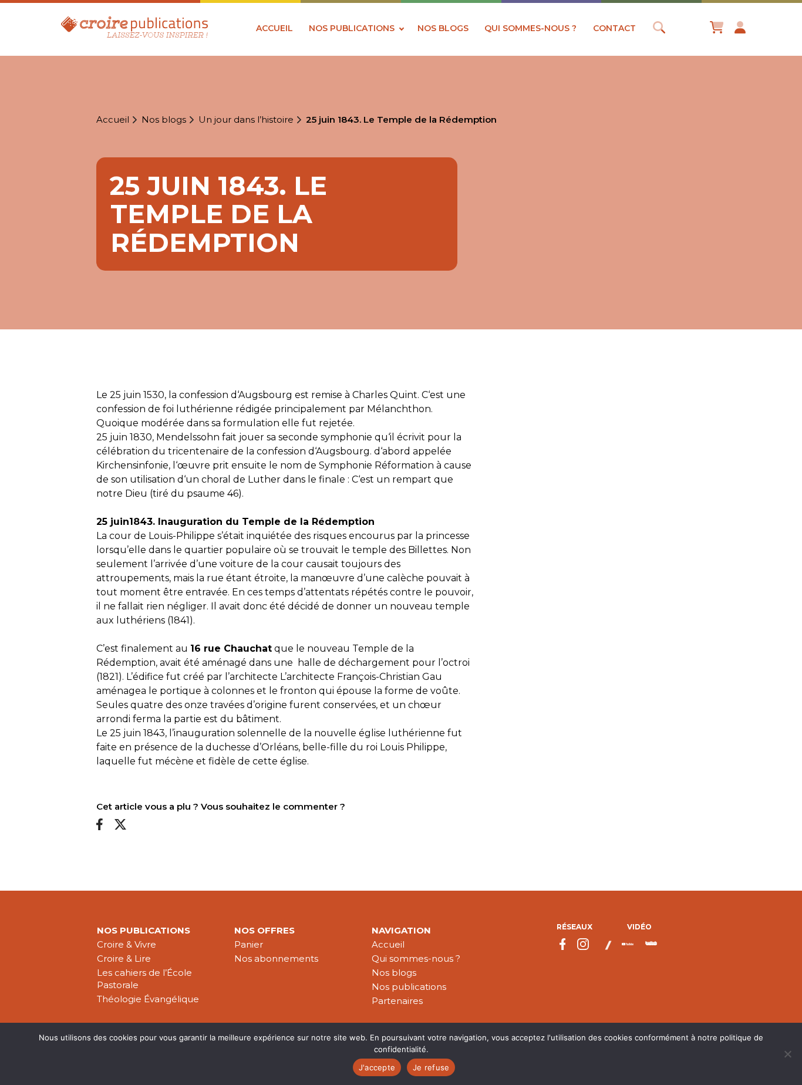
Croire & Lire (124, 958)
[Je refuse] (787, 1054)
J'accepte (377, 1067)
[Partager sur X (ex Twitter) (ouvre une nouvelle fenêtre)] (120, 825)
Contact (614, 28)
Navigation (401, 930)
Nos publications (352, 28)
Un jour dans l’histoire (246, 119)
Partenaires (397, 1000)
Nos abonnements (276, 958)
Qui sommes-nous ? (530, 28)
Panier (248, 944)
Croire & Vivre (126, 944)
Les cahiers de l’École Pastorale (144, 978)
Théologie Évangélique (148, 999)
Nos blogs (443, 28)
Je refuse (431, 1067)
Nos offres (264, 930)
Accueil (274, 28)
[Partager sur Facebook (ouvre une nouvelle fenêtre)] (99, 825)
